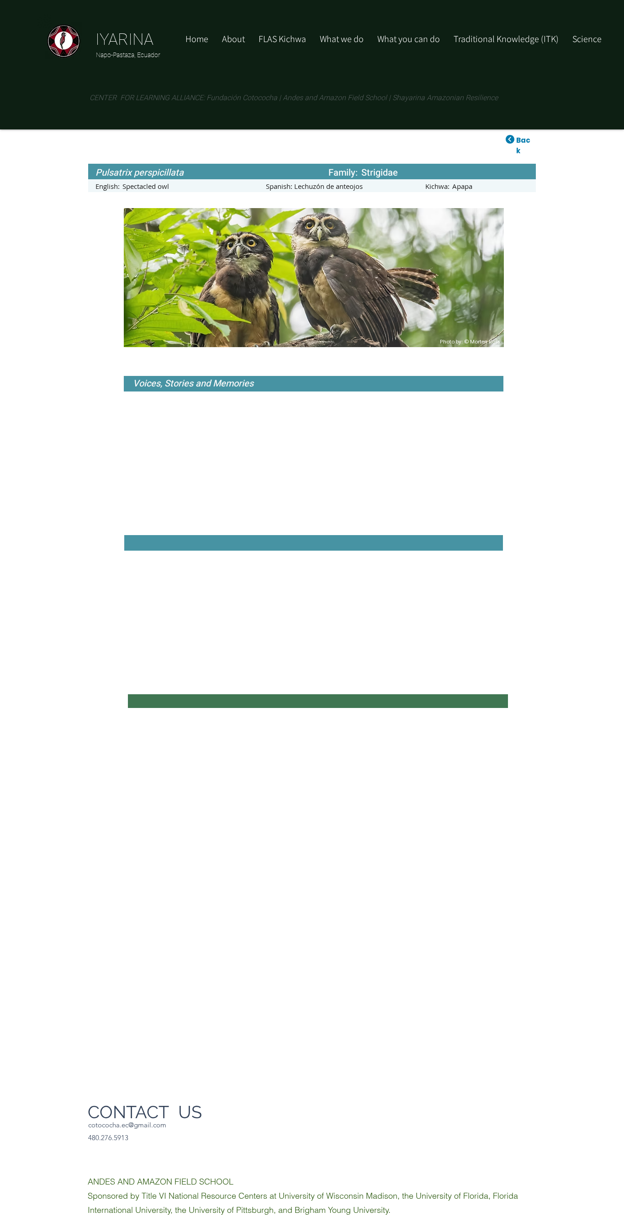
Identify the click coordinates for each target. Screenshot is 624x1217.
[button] (408, 39)
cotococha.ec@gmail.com (127, 1124)
